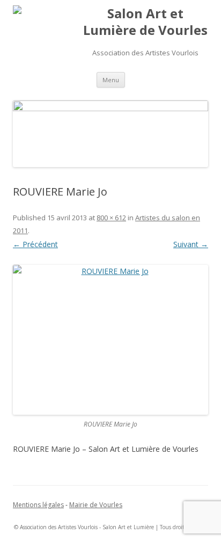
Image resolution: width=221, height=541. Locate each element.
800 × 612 (111, 217)
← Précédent (35, 244)
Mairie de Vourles (95, 504)
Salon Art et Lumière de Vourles (145, 22)
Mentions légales (38, 504)
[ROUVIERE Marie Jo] (110, 339)
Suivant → (190, 244)
